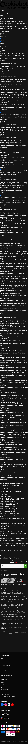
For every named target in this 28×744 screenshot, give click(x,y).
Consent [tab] (2, 10)
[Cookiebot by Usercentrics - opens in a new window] (14, 5)
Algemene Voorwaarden (5, 665)
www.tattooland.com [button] (5, 149)
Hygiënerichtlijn (4, 692)
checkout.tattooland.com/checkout (9, 487)
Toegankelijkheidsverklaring (6, 675)
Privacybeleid (3, 668)
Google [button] (2, 74)
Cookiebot (2, 493)
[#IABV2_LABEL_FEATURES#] (7, 506)
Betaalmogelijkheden (5, 660)
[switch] (0, 38)
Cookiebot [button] (2, 61)
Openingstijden (4, 687)
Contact (2, 682)
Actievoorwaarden (4, 670)
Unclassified (3, 462)
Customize (7, 558)
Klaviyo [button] (2, 135)
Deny (18, 558)
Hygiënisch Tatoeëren (5, 689)
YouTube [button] (2, 389)
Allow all (2, 558)
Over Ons (2, 684)
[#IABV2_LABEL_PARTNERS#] (7, 511)
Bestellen (2, 658)
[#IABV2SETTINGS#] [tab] (5, 13)
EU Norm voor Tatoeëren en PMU (7, 694)
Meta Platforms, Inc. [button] (5, 206)
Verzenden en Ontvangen (6, 663)
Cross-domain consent (6, 482)
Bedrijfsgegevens (4, 672)
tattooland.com (4, 488)
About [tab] (1, 15)
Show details (3, 46)
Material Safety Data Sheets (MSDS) (8, 696)
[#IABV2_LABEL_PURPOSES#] (7, 501)
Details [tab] (2, 12)
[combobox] (14, 566)
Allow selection (13, 558)
